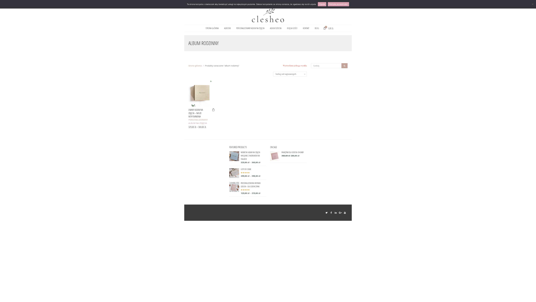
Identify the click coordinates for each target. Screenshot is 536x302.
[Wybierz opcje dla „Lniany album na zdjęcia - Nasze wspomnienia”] (213, 109)
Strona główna (212, 28)
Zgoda (322, 4)
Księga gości (292, 28)
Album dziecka (275, 28)
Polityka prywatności (338, 4)
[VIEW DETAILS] (201, 93)
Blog (317, 28)
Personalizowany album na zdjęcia (250, 28)
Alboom (227, 28)
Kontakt (306, 28)
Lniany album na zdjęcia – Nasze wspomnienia (195, 113)
